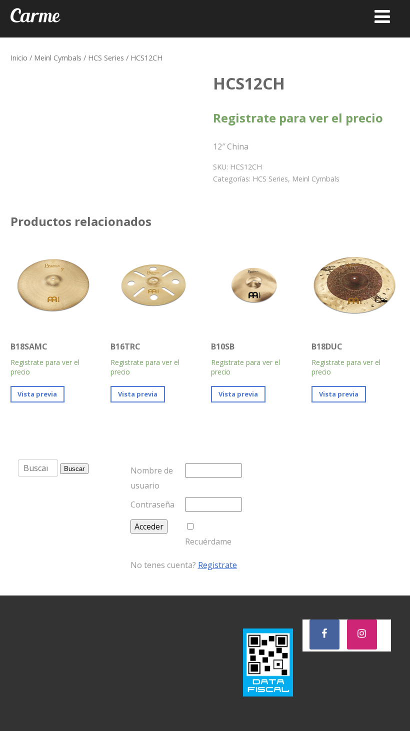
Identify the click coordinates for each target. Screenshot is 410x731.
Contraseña (152, 504)
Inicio (19, 57)
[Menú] (382, 16)
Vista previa (37, 394)
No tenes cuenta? (183, 565)
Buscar (74, 468)
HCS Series (106, 57)
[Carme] (35, 32)
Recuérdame (208, 541)
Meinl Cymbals (58, 57)
